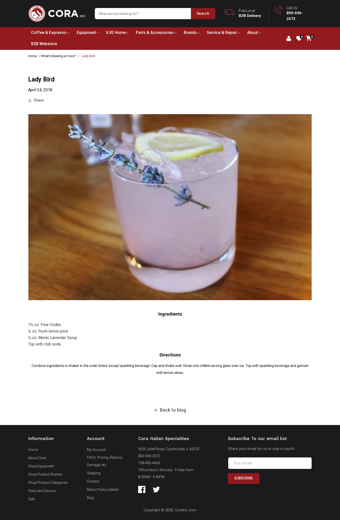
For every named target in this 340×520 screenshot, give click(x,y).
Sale (31, 499)
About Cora (37, 458)
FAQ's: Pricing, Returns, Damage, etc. (105, 461)
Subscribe (243, 478)
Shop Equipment (41, 466)
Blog (90, 498)
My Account (96, 450)
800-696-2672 (149, 456)
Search (203, 13)
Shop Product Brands (45, 474)
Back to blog (173, 410)
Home (32, 56)
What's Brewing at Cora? (58, 56)
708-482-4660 (149, 463)
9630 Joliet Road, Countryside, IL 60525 (168, 449)
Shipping (94, 473)
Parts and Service (42, 491)
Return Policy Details (103, 490)
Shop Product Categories (48, 483)
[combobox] (155, 13)
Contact (93, 481)
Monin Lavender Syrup (57, 337)
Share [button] (39, 100)
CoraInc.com (185, 510)
